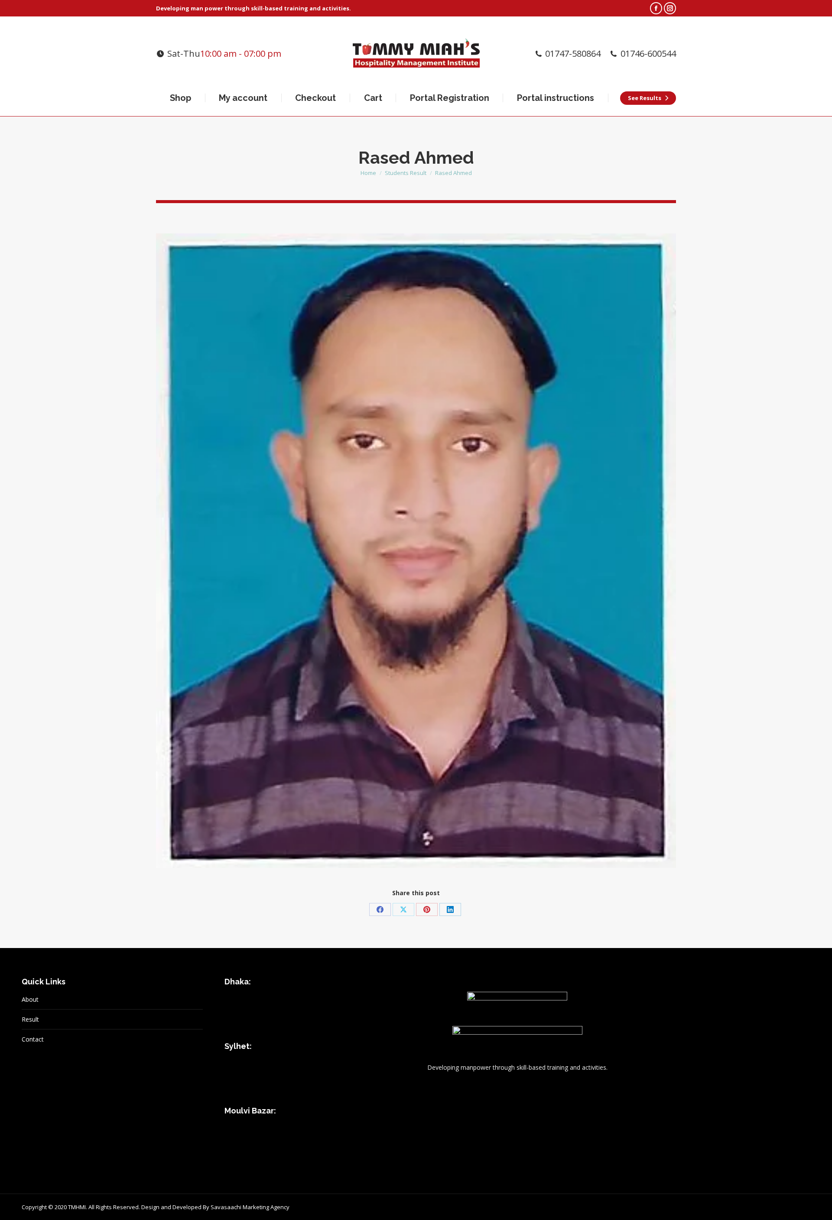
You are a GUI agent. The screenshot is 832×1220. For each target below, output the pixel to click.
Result (30, 1019)
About (30, 999)
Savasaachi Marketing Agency (250, 1207)
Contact (33, 1039)
